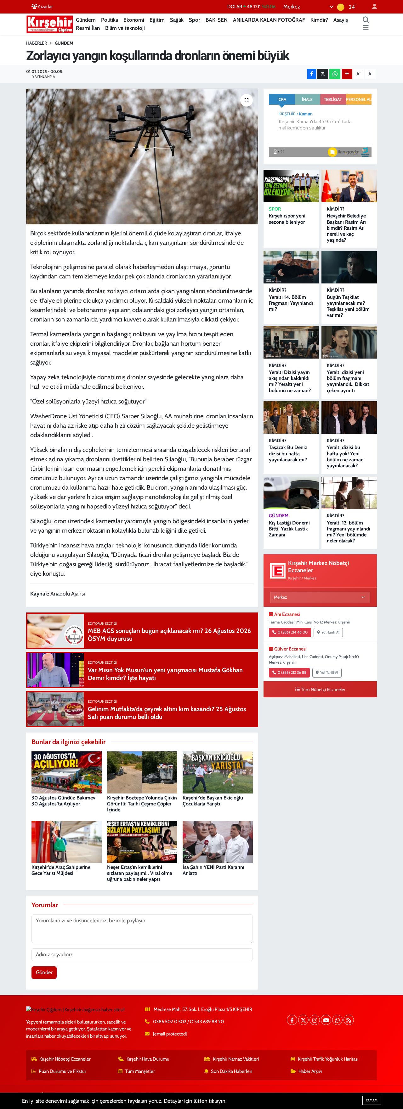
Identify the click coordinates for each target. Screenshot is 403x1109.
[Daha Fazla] (347, 74)
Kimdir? (319, 20)
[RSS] (348, 1020)
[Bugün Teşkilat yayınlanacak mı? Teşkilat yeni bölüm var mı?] (349, 267)
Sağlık (177, 20)
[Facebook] (292, 1020)
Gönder (44, 972)
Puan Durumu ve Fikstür (62, 1071)
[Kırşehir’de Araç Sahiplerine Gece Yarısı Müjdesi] (66, 841)
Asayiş (340, 20)
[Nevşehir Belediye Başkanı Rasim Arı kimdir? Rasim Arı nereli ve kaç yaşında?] (349, 186)
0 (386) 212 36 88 (292, 672)
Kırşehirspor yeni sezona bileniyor (287, 219)
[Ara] (366, 20)
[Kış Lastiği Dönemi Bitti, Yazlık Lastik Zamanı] (291, 493)
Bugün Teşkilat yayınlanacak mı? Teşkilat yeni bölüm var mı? (348, 306)
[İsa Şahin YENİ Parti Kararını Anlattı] (218, 841)
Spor (194, 20)
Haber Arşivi (310, 1071)
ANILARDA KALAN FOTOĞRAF (269, 20)
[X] (303, 1020)
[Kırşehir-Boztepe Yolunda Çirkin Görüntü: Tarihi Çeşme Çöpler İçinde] (142, 772)
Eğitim (157, 20)
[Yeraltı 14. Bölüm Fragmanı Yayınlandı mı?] (291, 267)
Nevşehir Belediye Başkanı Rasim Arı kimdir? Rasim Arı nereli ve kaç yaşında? (346, 228)
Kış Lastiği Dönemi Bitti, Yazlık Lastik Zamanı (289, 529)
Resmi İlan (88, 28)
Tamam (371, 1100)
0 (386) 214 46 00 (293, 632)
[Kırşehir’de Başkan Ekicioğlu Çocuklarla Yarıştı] (218, 772)
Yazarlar (45, 6)
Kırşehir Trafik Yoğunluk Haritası (328, 1059)
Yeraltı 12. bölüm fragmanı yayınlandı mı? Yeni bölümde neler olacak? (348, 532)
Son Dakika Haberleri (231, 1071)
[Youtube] (326, 1020)
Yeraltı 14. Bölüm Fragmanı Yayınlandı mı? (291, 303)
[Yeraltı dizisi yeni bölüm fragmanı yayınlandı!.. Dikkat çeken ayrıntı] (349, 342)
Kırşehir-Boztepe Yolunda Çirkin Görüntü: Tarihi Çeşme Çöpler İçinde (142, 804)
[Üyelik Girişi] (372, 7)
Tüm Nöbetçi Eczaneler (323, 689)
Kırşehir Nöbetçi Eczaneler (65, 1059)
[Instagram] (314, 1020)
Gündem (86, 20)
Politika (109, 20)
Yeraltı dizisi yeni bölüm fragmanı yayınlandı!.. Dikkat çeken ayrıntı (348, 381)
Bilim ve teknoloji (125, 28)
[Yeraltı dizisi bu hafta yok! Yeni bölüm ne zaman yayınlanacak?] (349, 417)
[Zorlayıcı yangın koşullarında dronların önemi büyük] (142, 156)
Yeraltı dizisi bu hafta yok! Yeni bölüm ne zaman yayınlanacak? (345, 456)
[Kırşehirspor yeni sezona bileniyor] (291, 186)
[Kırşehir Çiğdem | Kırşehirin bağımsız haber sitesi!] (49, 23)
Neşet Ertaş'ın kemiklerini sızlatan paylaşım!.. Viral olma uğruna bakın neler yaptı (139, 873)
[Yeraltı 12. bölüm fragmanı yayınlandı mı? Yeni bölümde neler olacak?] (349, 493)
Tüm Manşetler (140, 1071)
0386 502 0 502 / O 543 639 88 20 (188, 1021)
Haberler (36, 43)
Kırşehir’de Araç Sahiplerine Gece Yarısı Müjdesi (60, 870)
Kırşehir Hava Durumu (148, 1059)
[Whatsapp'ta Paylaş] (334, 74)
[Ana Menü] (366, 28)
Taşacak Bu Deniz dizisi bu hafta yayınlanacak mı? (288, 453)
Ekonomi (133, 20)
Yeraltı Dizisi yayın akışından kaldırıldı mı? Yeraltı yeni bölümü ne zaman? (290, 381)
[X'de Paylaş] (322, 74)
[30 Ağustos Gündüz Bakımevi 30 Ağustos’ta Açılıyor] (66, 772)
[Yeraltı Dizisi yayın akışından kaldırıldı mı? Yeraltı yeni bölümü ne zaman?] (291, 342)
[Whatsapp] (337, 1020)
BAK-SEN (217, 20)
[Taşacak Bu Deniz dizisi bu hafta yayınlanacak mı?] (291, 417)
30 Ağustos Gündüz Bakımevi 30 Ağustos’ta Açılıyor (64, 801)
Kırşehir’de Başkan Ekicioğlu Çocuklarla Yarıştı (213, 801)
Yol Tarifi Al (330, 632)
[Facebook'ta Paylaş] (311, 74)
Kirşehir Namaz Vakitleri (236, 1059)
